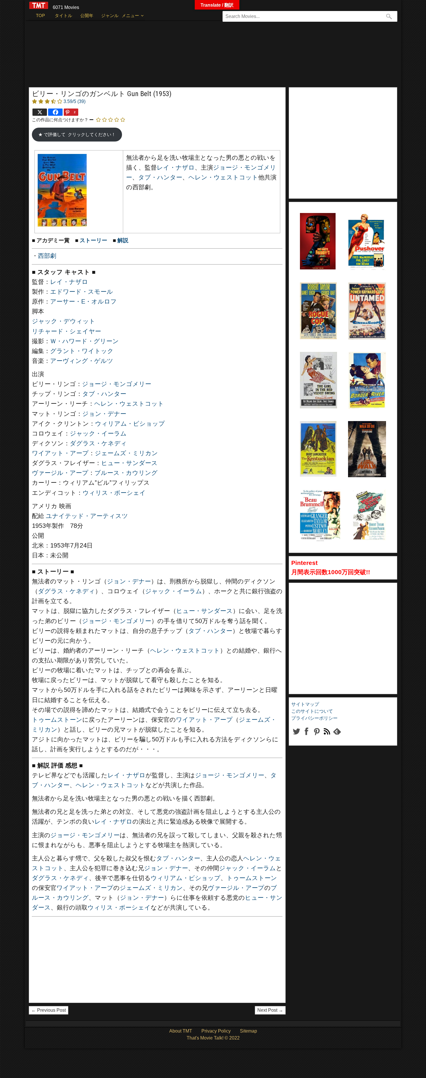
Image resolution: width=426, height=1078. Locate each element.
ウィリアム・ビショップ (130, 423)
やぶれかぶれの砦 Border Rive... (366, 366)
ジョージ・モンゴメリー (116, 384)
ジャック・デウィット (63, 321)
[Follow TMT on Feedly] (337, 736)
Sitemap (248, 1031)
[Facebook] (55, 112)
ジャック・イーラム (98, 433)
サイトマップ (305, 704)
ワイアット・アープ (60, 453)
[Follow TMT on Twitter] (296, 736)
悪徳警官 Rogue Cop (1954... (314, 297)
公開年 (86, 15)
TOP (40, 15)
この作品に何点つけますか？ (60, 119)
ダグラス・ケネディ (98, 443)
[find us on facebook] (306, 736)
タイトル (63, 15)
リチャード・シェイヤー (66, 331)
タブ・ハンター (160, 177)
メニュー (130, 15)
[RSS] (317, 736)
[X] (39, 112)
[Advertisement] (201, 57)
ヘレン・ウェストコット (223, 177)
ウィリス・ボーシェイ (114, 492)
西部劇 (47, 255)
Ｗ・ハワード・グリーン (84, 341)
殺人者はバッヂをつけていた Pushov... (364, 227)
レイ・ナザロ (176, 167)
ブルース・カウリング (126, 472)
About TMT (180, 1031)
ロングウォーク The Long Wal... (365, 435)
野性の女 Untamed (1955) (360, 297)
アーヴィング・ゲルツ (81, 360)
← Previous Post (48, 1010)
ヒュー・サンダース (129, 463)
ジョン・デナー (104, 413)
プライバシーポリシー (314, 718)
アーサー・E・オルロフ (83, 301)
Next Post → (270, 1010)
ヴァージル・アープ (60, 472)
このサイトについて (312, 711)
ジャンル (110, 15)
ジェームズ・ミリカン (126, 453)
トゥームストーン (57, 719)
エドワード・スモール (81, 291)
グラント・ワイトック (82, 351)
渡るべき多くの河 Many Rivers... (368, 504)
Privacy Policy (216, 1031)
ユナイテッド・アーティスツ (87, 516)
